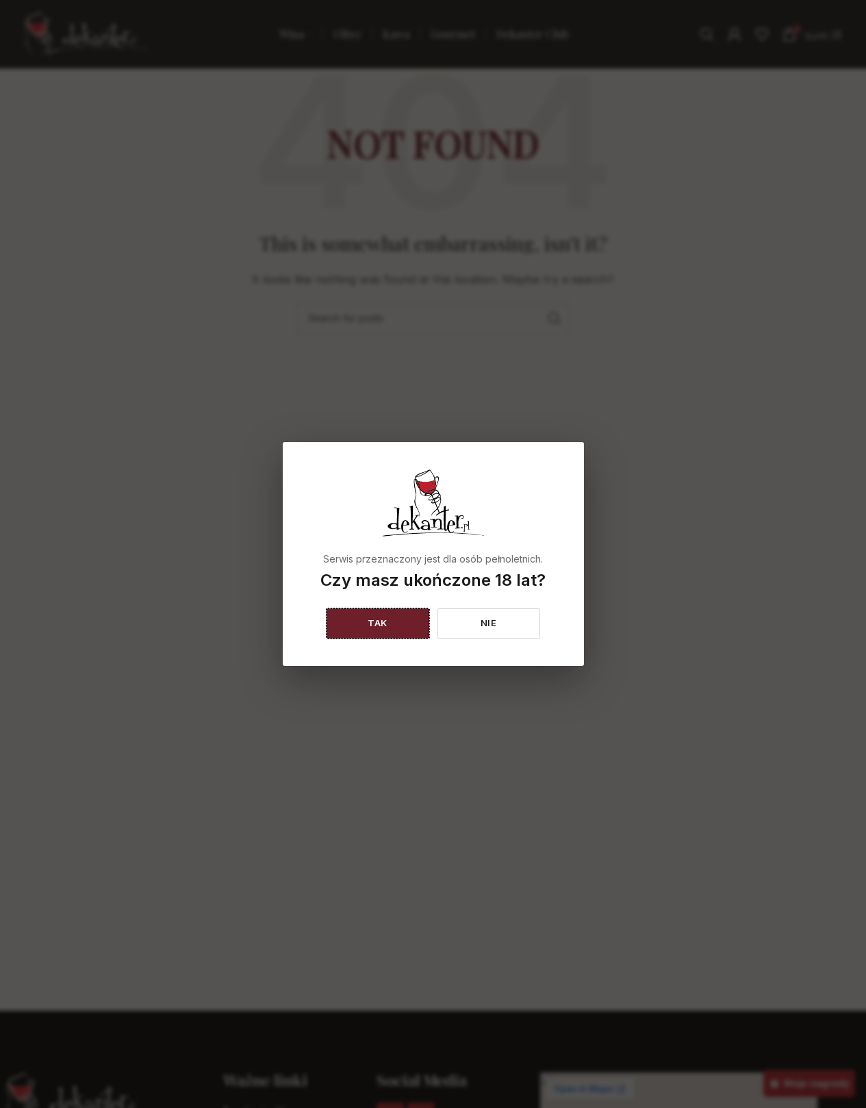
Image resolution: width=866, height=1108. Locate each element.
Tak (377, 622)
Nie (489, 622)
